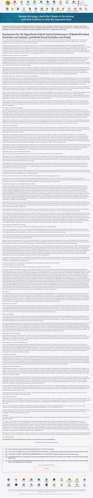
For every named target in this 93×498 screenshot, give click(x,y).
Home (8, 481)
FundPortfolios (36, 11)
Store (47, 10)
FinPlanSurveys (21, 4)
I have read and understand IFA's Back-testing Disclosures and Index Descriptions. (31, 449)
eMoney (54, 481)
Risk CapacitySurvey (14, 4)
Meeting (61, 4)
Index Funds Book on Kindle (69, 482)
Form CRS (86, 10)
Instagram (31, 486)
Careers (84, 481)
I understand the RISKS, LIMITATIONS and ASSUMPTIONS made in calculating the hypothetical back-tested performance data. (43, 454)
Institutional (41, 3)
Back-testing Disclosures (69, 11)
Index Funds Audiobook (77, 482)
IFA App (67, 3)
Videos (39, 486)
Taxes (63, 10)
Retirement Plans (34, 4)
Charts (18, 10)
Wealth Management (28, 4)
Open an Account (54, 4)
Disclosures (69, 486)
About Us (23, 481)
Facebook (8, 486)
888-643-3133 (82, 3)
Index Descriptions (76, 486)
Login (87, 5)
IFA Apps (61, 481)
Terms (62, 486)
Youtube (46, 486)
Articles (12, 10)
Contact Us (39, 481)
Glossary (80, 10)
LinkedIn (23, 486)
